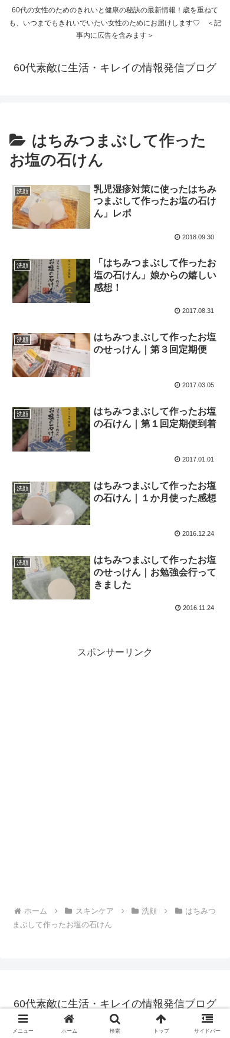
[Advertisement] (115, 776)
